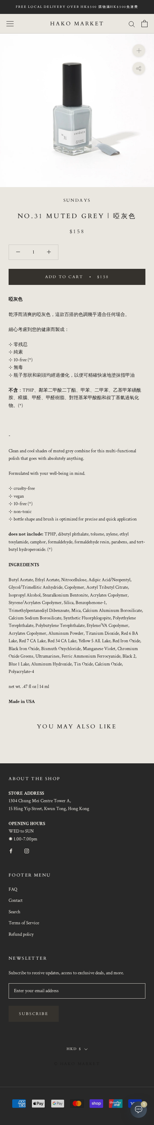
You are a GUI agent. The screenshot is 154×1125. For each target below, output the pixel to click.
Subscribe (33, 1013)
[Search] (132, 24)
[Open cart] (144, 23)
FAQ (13, 890)
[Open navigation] (10, 23)
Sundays (77, 200)
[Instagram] (26, 850)
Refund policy (21, 934)
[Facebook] (11, 850)
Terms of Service (24, 923)
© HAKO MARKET (77, 1063)
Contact (16, 901)
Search (14, 912)
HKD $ (74, 1048)
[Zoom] (139, 50)
